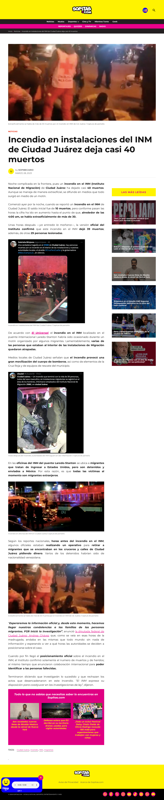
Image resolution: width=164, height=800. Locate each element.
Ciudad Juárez (23, 750)
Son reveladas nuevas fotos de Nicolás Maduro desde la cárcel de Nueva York (132, 276)
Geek (114, 21)
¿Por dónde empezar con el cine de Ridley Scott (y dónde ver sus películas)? (133, 361)
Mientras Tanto (102, 21)
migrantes (48, 750)
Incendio (34, 750)
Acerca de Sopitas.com (92, 782)
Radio (102, 26)
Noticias (50, 21)
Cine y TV (86, 21)
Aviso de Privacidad (68, 782)
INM (41, 750)
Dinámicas (90, 26)
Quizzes (78, 26)
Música (117, 216)
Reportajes (64, 26)
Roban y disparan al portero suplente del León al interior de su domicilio (133, 248)
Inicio (10, 31)
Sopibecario (26, 170)
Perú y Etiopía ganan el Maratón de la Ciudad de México (131, 332)
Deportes (72, 21)
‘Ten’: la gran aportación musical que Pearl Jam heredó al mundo (131, 219)
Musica (61, 21)
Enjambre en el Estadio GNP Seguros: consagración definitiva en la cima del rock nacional (132, 303)
